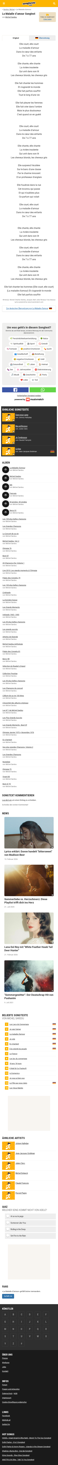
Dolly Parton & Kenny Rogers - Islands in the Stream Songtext (26, 1447)
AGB (15, 1393)
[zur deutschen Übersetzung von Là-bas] (52, 451)
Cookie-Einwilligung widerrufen (14, 1402)
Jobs (4, 1367)
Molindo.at (6, 1420)
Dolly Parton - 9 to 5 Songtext (13, 1442)
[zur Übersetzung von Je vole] (54, 1039)
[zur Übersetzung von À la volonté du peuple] (54, 1049)
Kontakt (5, 1371)
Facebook (6, 1416)
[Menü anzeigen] (4, 3)
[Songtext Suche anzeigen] (54, 3)
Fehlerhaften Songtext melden (29, 396)
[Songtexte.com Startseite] (29, 3)
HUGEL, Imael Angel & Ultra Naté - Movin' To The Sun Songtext (26, 1438)
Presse (5, 1358)
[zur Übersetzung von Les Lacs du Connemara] (54, 1024)
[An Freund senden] (43, 389)
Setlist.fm (6, 1424)
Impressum (6, 1398)
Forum (4, 1385)
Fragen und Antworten (11, 1389)
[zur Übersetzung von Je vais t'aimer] (54, 1029)
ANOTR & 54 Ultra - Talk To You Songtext (18, 1460)
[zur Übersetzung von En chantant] (54, 1044)
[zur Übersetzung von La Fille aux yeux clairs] (54, 1083)
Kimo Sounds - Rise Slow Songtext (15, 1455)
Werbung (5, 1362)
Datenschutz (7, 1393)
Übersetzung (44, 38)
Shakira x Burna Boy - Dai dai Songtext (17, 1451)
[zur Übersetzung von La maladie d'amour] (54, 1034)
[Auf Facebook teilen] (15, 389)
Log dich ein (7, 800)
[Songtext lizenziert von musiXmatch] (29, 399)
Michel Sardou (11, 17)
